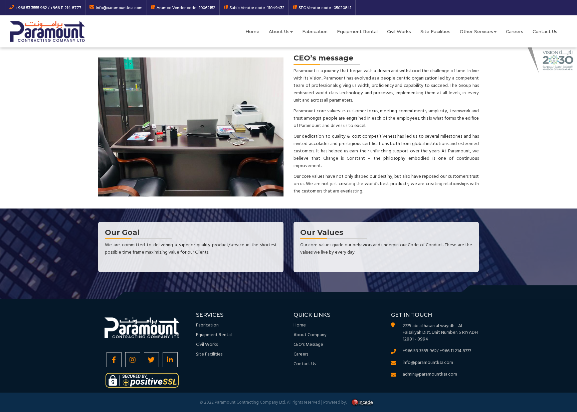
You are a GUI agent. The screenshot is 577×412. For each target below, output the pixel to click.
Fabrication (315, 31)
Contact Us (545, 31)
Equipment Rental (357, 31)
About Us (279, 31)
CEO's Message (308, 345)
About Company (310, 335)
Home (252, 31)
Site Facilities (435, 31)
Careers (514, 31)
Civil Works (399, 31)
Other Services (476, 31)
